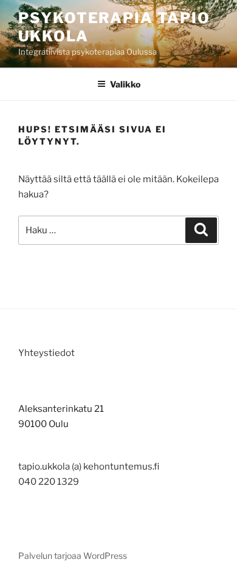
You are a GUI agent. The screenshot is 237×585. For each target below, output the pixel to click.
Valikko (125, 84)
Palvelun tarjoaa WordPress (72, 555)
